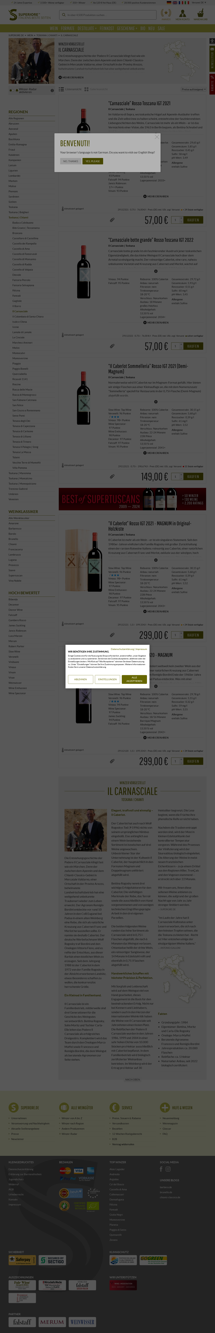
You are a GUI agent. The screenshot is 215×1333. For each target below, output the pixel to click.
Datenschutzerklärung (122, 649)
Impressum (141, 649)
